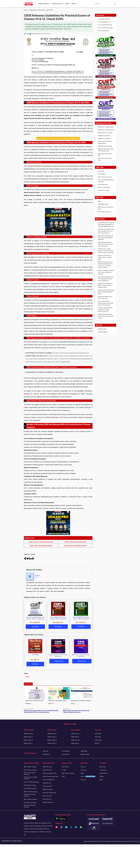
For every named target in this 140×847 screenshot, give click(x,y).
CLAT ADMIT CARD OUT (104, 19)
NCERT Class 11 (28, 736)
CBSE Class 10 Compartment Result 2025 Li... (81, 702)
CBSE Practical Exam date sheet (75, 542)
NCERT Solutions (43, 3)
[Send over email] (33, 558)
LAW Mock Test (47, 783)
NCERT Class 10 (28, 740)
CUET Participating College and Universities (106, 180)
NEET (99, 201)
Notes (73, 3)
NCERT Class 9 (28, 743)
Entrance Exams (57, 3)
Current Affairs (66, 751)
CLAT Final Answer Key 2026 (105, 27)
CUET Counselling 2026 (104, 187)
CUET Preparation (102, 184)
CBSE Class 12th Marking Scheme (75, 545)
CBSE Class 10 (75, 740)
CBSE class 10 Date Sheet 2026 (105, 154)
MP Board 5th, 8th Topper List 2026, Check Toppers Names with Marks (105, 237)
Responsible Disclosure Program (93, 841)
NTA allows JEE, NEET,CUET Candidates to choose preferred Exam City (105, 309)
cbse (27, 676)
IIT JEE (64, 770)
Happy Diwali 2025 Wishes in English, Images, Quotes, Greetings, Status (105, 285)
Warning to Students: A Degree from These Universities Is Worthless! (106, 272)
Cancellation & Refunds (109, 841)
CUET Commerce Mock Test (50, 776)
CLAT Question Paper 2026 (105, 24)
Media (82, 773)
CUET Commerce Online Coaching (30, 777)
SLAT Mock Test (47, 799)
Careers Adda (65, 754)
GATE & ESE (65, 766)
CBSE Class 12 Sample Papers (106, 129)
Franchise (83, 779)
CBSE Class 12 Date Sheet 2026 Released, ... (34, 702)
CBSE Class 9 (75, 743)
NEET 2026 (98, 733)
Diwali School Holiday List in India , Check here (105, 297)
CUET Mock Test (47, 770)
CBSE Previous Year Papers (105, 132)
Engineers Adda (85, 754)
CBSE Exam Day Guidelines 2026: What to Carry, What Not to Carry (106, 316)
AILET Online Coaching (30, 799)
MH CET (97, 743)
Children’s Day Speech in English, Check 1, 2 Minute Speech (105, 257)
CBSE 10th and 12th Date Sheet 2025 (41, 542)
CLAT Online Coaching (30, 788)
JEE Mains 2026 (102, 329)
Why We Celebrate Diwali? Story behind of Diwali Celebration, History (106, 291)
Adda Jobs (46, 751)
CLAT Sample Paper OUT (104, 22)
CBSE (67, 3)
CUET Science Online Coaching (30, 773)
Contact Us (84, 770)
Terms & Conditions (123, 841)
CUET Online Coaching (30, 770)
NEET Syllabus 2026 (103, 204)
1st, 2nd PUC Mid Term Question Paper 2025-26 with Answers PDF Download (105, 303)
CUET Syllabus (102, 174)
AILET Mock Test (47, 796)
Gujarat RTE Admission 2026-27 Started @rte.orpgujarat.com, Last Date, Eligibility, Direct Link (106, 224)
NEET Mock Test (47, 766)
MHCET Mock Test (48, 789)
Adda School (46, 754)
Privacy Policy (134, 841)
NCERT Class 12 (28, 733)
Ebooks (102, 776)
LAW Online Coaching (30, 785)
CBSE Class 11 (75, 736)
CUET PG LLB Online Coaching (29, 795)
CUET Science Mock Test (49, 773)
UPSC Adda (84, 751)
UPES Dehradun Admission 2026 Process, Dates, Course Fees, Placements (105, 244)
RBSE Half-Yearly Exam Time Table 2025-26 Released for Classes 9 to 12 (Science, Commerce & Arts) (105, 264)
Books (101, 779)
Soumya (27, 33)
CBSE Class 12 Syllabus (104, 138)
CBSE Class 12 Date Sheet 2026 (105, 159)
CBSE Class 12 (75, 733)
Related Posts (28, 684)
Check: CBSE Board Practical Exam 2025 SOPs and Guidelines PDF (58, 138)
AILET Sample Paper (103, 30)
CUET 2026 (101, 171)
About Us (83, 766)
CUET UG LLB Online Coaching (30, 806)
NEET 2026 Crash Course (104, 211)
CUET (63, 776)
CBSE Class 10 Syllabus (104, 135)
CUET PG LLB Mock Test (49, 792)
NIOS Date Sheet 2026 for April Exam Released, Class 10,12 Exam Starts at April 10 (106, 231)
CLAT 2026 (98, 736)
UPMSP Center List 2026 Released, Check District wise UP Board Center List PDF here (106, 250)
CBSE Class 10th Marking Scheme (41, 545)
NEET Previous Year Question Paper (105, 208)
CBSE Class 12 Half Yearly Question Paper (104, 142)
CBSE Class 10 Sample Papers (106, 127)
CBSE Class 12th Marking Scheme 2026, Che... (57, 702)
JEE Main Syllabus (102, 332)
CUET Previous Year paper (105, 177)
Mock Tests (103, 766)
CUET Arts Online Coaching (31, 782)
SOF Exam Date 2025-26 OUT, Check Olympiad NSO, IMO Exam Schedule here (106, 278)
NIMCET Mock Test (48, 802)
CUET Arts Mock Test (48, 779)
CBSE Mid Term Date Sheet (105, 146)
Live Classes (103, 770)
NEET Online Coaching (30, 766)
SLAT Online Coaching (30, 802)
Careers (88, 776)
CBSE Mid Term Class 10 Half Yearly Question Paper (105, 149)
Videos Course (104, 773)
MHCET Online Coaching (30, 791)
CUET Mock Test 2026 (103, 190)
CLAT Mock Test (47, 786)
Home (25, 10)
